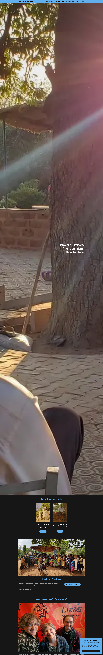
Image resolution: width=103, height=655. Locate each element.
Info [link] (63, 1)
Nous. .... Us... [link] (75, 1)
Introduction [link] (50, 1)
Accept (91, 651)
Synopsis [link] (68, 1)
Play (60, 531)
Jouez (43, 531)
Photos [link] (83, 1)
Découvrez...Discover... (72, 584)
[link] (25, 1)
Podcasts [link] (58, 1)
